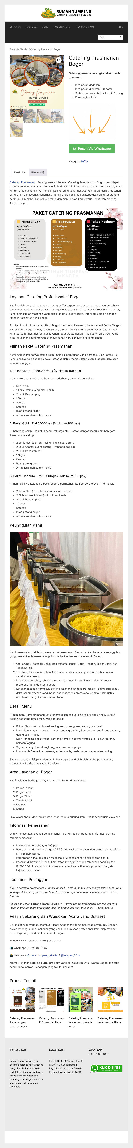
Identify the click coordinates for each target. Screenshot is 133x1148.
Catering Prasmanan (22, 182)
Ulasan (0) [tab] (37, 172)
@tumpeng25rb (70, 955)
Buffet (24, 49)
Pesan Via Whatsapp (94, 149)
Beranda (15, 26)
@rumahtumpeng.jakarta (42, 955)
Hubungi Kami (62, 26)
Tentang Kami (85, 26)
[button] (59, 60)
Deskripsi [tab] (20, 172)
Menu (45, 26)
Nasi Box (31, 26)
